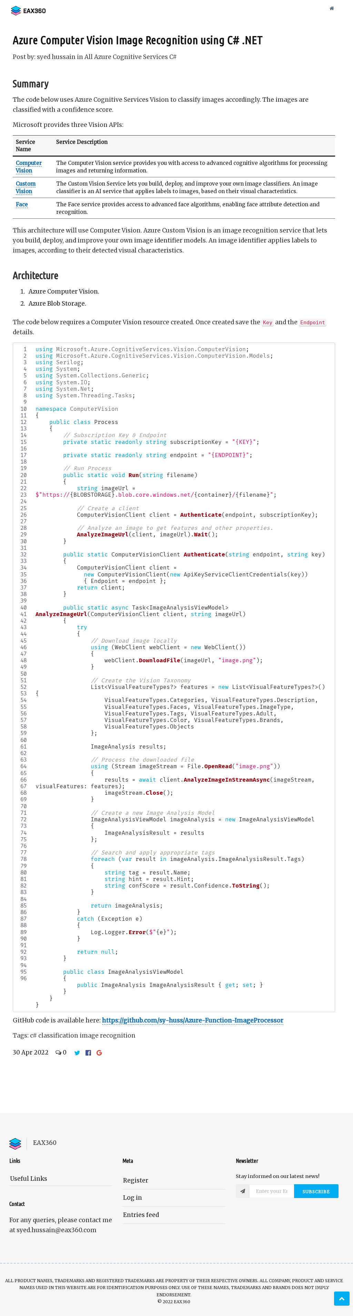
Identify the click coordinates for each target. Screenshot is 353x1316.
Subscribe (316, 1191)
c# (34, 1035)
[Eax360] (43, 8)
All (89, 57)
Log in (132, 1197)
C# (173, 57)
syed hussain (56, 57)
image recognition (107, 1035)
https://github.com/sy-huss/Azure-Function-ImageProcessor (192, 1020)
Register (135, 1180)
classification (59, 1035)
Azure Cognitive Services (131, 57)
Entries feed (141, 1215)
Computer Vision (29, 167)
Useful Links (28, 1179)
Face (22, 204)
